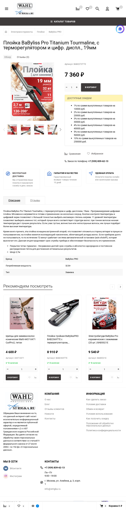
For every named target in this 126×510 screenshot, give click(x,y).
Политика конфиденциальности (103, 430)
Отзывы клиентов (54, 409)
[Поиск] (97, 9)
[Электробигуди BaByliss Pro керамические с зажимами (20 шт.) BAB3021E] (104, 313)
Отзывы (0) (23, 57)
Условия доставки (96, 404)
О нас (48, 399)
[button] (60, 129)
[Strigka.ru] (21, 400)
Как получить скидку (97, 418)
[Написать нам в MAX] (120, 29)
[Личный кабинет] (107, 9)
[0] (117, 8)
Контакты (50, 418)
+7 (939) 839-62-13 (98, 161)
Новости (49, 414)
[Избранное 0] (87, 8)
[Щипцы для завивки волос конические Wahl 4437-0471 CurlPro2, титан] (22, 313)
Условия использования (99, 414)
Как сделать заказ (96, 399)
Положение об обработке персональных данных (100, 424)
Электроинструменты (22, 31)
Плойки (41, 31)
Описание (14, 200)
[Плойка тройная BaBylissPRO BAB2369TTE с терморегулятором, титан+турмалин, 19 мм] (63, 313)
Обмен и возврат (95, 409)
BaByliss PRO (55, 31)
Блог (47, 404)
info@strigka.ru (53, 488)
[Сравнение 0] (77, 8)
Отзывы (35, 200)
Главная (5, 31)
